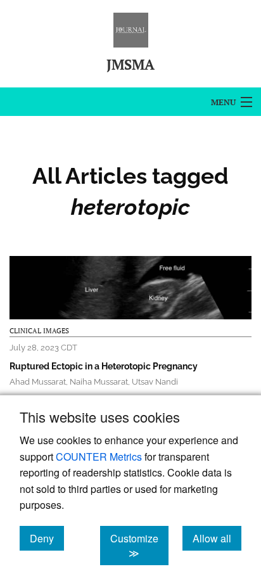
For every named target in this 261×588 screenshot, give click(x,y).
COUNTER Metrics (99, 456)
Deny (47, 538)
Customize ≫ (139, 545)
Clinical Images (39, 330)
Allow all (217, 538)
